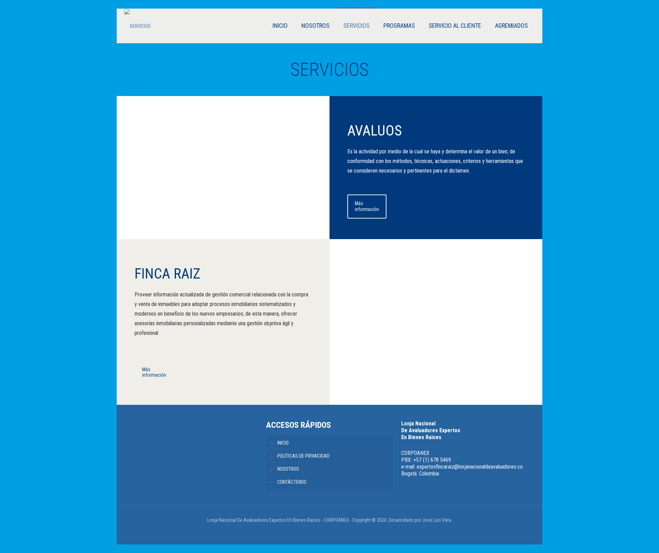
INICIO (283, 443)
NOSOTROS (288, 469)
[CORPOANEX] (137, 26)
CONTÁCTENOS (292, 482)
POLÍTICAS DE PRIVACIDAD (303, 456)
